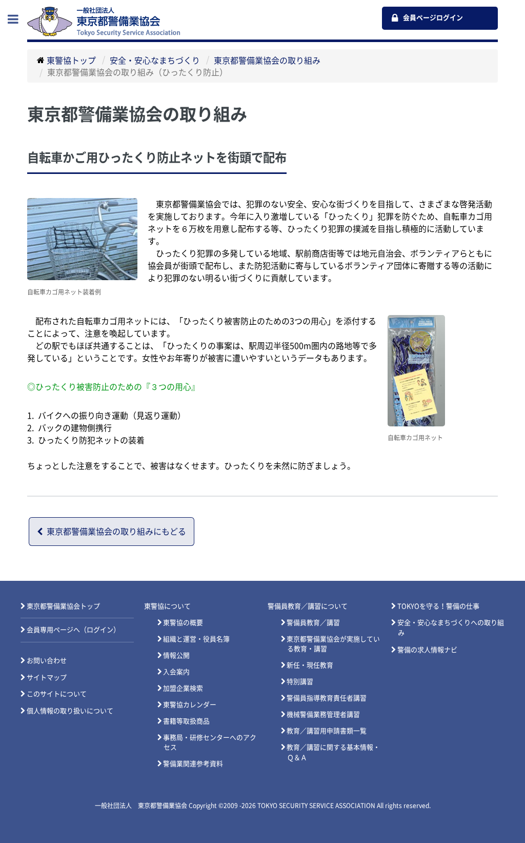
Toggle (18, 19)
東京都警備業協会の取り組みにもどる (116, 531)
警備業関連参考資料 (193, 763)
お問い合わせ (47, 660)
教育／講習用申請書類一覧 (327, 731)
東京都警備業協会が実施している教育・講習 (333, 644)
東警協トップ (71, 60)
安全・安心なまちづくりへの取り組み (450, 627)
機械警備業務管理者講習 (323, 714)
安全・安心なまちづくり (155, 60)
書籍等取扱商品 (186, 721)
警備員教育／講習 (313, 622)
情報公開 (176, 655)
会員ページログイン (433, 17)
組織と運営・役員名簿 (196, 639)
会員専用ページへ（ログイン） (73, 629)
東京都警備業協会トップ (63, 606)
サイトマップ (47, 677)
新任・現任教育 (310, 665)
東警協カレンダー (189, 704)
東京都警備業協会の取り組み (267, 60)
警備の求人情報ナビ (427, 649)
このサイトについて (57, 694)
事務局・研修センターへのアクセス (209, 742)
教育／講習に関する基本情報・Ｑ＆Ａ (333, 752)
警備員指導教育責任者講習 (327, 698)
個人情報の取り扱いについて (70, 711)
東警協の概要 (183, 622)
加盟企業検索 (183, 688)
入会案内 (176, 672)
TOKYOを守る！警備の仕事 (438, 606)
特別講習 (300, 681)
